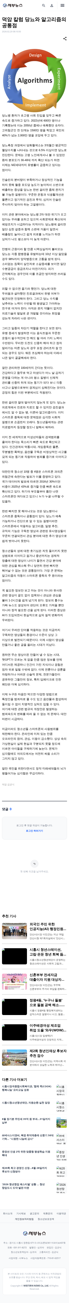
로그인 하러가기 (34, 830)
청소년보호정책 (46, 1219)
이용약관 (61, 1213)
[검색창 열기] (43, 5)
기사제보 (21, 1213)
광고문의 (34, 1213)
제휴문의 (48, 1213)
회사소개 (7, 1213)
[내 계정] (51, 5)
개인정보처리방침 (24, 1219)
